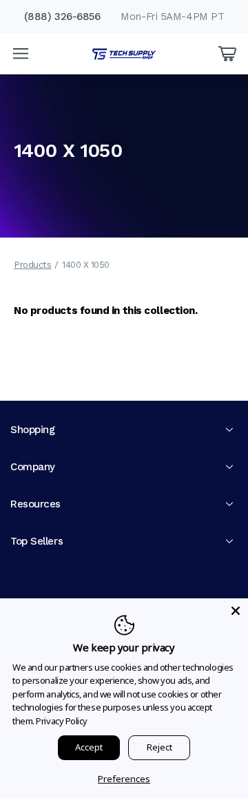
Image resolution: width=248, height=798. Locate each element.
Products (32, 265)
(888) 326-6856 (62, 16)
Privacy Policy (61, 721)
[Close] (235, 611)
